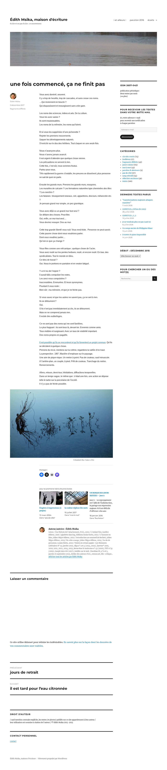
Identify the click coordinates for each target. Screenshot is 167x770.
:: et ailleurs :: (120, 20)
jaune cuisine (127, 165)
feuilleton (126, 159)
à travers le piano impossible (134, 235)
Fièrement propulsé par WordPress (52, 758)
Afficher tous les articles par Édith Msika (65, 557)
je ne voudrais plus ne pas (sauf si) (136, 222)
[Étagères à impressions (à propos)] (51, 498)
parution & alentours (131, 170)
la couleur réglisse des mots (76, 508)
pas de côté (127, 173)
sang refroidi (127, 176)
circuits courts (128, 157)
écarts (151, 20)
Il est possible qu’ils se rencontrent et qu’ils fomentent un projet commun (72, 342)
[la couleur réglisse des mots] (76, 498)
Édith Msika (15, 101)
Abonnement (127, 137)
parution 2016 (137, 20)
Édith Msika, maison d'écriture (38, 19)
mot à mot (126, 167)
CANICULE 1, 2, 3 (129, 215)
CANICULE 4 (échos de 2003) (134, 209)
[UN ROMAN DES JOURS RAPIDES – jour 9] (102, 505)
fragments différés (17, 109)
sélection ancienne (130, 178)
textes (124, 181)
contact (13, 741)
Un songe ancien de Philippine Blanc (137, 228)
